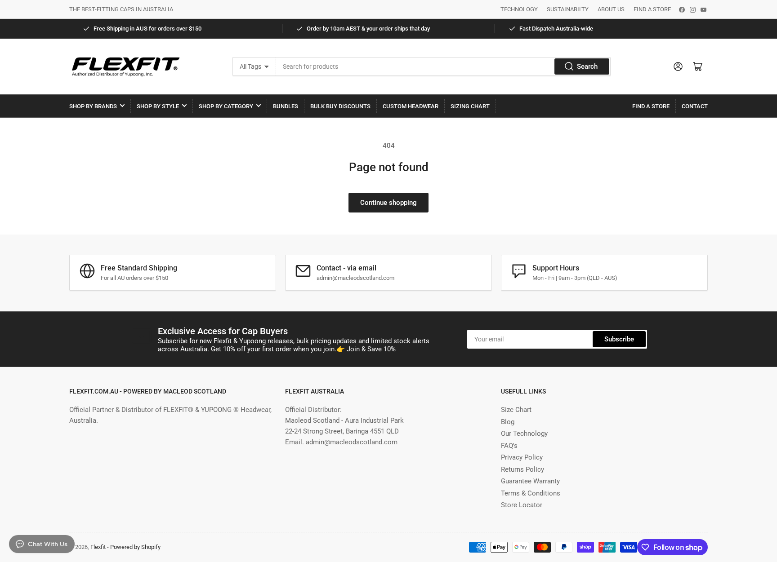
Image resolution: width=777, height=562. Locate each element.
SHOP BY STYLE (158, 106)
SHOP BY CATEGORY (226, 106)
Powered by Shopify (135, 547)
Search (587, 66)
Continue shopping (388, 203)
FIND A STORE (652, 9)
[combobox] (443, 66)
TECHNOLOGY (519, 9)
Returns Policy (522, 469)
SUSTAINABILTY (568, 9)
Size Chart (516, 410)
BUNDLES (285, 106)
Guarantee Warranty (530, 481)
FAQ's (509, 446)
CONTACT (695, 106)
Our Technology (524, 433)
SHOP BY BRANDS (93, 106)
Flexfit (98, 547)
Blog (507, 422)
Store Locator (521, 505)
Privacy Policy (522, 457)
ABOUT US (611, 9)
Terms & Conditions (530, 493)
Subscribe (619, 339)
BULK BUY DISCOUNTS (340, 106)
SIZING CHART (470, 106)
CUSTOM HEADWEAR (410, 106)
